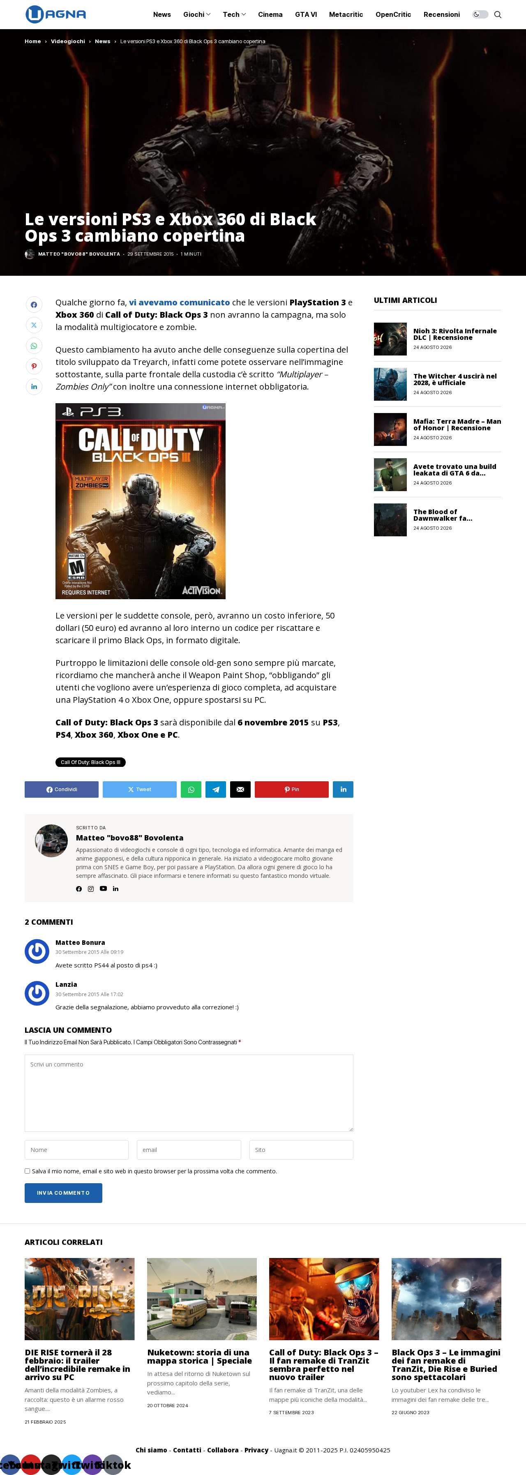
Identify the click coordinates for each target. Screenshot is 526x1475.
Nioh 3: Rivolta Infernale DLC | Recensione (455, 334)
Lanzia (66, 984)
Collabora (223, 1450)
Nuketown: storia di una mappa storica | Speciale (199, 1356)
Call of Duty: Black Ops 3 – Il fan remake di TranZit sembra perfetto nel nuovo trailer (323, 1365)
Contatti (187, 1450)
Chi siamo (151, 1450)
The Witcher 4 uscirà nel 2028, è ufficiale (455, 379)
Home (33, 41)
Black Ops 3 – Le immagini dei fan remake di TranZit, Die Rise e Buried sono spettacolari (446, 1365)
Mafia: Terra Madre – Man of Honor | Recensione (457, 424)
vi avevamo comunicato (179, 302)
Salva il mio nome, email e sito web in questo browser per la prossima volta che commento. (154, 1171)
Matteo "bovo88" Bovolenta (79, 254)
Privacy (256, 1450)
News (103, 41)
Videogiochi (68, 41)
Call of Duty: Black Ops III (90, 762)
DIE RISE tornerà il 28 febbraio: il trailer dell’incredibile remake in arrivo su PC (77, 1365)
